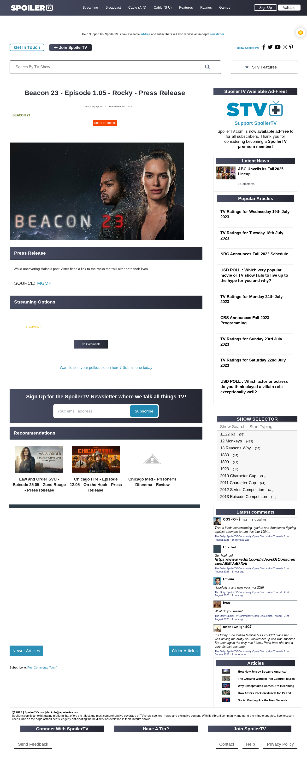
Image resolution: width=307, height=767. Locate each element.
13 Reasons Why (235, 448)
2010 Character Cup (238, 476)
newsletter (217, 34)
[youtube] (277, 47)
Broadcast (113, 7)
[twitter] (270, 47)
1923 (224, 469)
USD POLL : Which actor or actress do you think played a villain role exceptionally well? (254, 386)
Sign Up (265, 8)
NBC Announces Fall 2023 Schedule (254, 254)
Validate (289, 8)
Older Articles (185, 650)
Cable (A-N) (137, 7)
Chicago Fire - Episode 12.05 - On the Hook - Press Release (96, 484)
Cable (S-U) (163, 7)
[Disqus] (105, 573)
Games (224, 7)
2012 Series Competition (242, 489)
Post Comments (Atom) (42, 667)
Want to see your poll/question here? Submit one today (106, 368)
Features (186, 7)
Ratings (206, 7)
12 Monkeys (231, 441)
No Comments (91, 344)
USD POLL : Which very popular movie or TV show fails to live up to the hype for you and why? (254, 275)
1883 (224, 455)
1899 (224, 462)
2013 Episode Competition (243, 496)
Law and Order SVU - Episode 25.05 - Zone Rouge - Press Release (39, 484)
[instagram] (285, 47)
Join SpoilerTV (72, 47)
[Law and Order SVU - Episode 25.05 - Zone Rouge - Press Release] (39, 473)
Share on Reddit (105, 123)
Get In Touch (27, 47)
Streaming (90, 7)
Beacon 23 (21, 115)
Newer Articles (26, 650)
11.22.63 (227, 434)
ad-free (145, 34)
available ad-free (273, 131)
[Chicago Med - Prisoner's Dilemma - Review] (152, 473)
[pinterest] (291, 47)
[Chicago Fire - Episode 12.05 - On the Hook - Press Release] (96, 473)
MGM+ (44, 283)
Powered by (17, 327)
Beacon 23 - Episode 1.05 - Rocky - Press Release (104, 93)
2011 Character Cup (238, 483)
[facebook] (264, 47)
